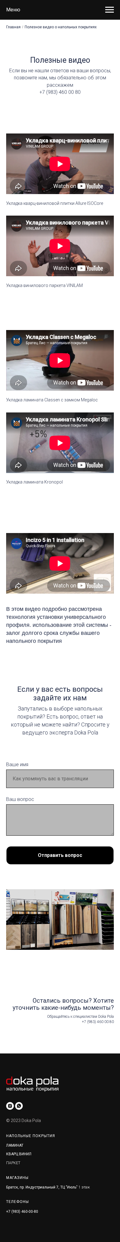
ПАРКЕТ (13, 1163)
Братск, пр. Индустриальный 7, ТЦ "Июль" (42, 1187)
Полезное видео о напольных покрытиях (61, 27)
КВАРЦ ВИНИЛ (18, 1154)
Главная (13, 27)
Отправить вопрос (60, 855)
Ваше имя (17, 764)
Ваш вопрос (20, 799)
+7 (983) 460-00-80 (22, 1211)
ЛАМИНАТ (14, 1145)
